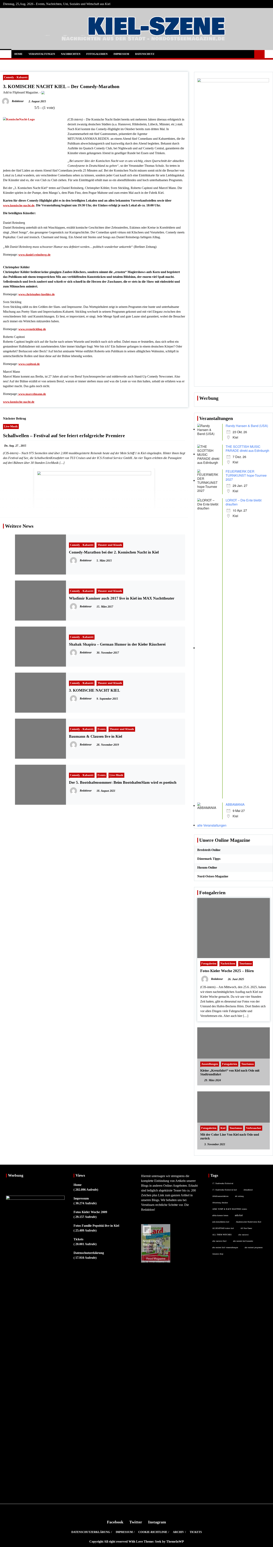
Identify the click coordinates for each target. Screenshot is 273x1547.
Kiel (222, 1128)
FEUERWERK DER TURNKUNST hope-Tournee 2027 (246, 475)
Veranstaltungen (42, 53)
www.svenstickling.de (32, 329)
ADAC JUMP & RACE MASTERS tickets (229, 1208)
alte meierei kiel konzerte (243, 1241)
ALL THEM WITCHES (222, 1234)
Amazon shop (217, 1253)
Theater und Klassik (110, 544)
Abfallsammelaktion (220, 1196)
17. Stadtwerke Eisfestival (222, 1183)
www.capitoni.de (29, 364)
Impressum (121, 53)
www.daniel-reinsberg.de (34, 254)
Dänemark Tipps (208, 858)
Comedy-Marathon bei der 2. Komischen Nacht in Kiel (114, 552)
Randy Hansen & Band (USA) (247, 425)
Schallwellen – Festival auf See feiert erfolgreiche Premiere (64, 435)
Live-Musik (11, 426)
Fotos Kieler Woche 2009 (90, 1212)
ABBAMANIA (235, 804)
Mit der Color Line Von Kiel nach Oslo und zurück (229, 1136)
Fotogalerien (97, 53)
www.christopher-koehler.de (36, 294)
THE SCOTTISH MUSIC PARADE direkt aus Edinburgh (247, 448)
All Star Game (246, 1228)
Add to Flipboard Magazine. (21, 92)
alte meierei (243, 1234)
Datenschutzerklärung (89, 1253)
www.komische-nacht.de (18, 205)
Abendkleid (248, 1189)
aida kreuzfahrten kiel (220, 1221)
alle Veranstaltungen (211, 825)
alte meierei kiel (219, 1241)
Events (102, 729)
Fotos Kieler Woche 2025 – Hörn (227, 971)
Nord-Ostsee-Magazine (212, 876)
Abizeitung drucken (220, 1202)
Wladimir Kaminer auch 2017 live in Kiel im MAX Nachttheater (121, 598)
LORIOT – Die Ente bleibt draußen (243, 502)
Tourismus (245, 963)
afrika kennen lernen (220, 1215)
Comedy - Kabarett (16, 77)
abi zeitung (239, 1196)
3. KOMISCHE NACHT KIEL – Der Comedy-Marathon (61, 86)
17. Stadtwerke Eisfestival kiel (224, 1189)
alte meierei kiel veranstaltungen (225, 1247)
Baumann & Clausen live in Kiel (95, 736)
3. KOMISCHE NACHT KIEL (94, 690)
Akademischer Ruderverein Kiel (248, 1221)
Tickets (78, 1239)
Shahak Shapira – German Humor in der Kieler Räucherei (117, 644)
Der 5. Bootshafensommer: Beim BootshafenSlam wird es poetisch (122, 782)
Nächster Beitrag (14, 418)
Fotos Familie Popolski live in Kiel (96, 1225)
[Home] (5, 54)
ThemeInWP (175, 1541)
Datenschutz (144, 53)
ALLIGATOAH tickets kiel (223, 1228)
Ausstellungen (209, 1064)
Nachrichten (70, 53)
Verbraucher (253, 1128)
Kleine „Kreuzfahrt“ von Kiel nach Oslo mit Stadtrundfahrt (229, 1072)
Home (18, 53)
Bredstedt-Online (208, 850)
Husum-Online (207, 867)
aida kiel (239, 1215)
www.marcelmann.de (32, 394)
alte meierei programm (254, 1247)
